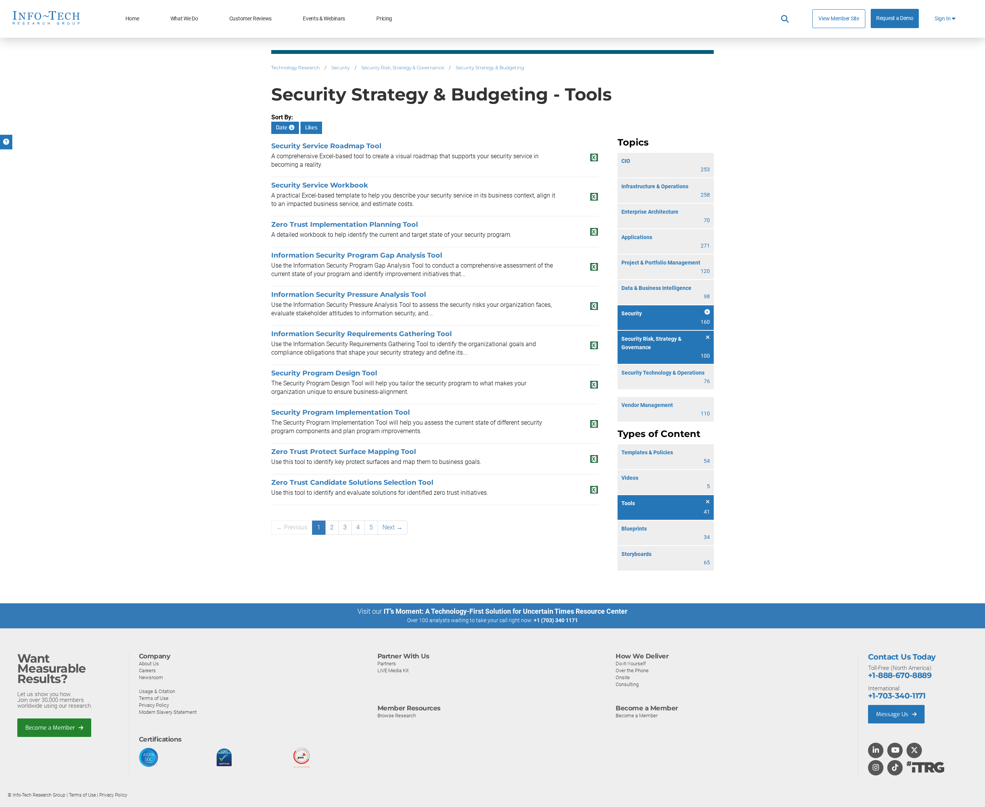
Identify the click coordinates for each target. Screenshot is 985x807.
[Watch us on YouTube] (895, 750)
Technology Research (295, 67)
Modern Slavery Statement (168, 712)
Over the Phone (632, 670)
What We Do (184, 18)
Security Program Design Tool (324, 373)
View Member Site (838, 18)
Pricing (384, 18)
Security (340, 67)
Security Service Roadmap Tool (326, 146)
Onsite (623, 677)
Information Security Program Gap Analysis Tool (356, 255)
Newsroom (151, 677)
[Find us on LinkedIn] (876, 750)
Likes (311, 127)
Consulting (627, 684)
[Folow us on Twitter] (914, 750)
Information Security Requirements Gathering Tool (361, 334)
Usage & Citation (157, 691)
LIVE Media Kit (393, 670)
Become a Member (51, 728)
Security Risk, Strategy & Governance (402, 67)
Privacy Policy (154, 705)
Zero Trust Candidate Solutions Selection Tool (352, 482)
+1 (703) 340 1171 (556, 620)
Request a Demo (894, 18)
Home (132, 18)
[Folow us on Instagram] (876, 768)
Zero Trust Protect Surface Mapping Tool (343, 451)
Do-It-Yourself (631, 663)
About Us (149, 663)
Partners (386, 663)
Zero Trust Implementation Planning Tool (344, 224)
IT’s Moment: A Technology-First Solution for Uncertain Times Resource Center (506, 611)
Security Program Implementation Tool (340, 412)
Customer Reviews (250, 18)
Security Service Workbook (319, 185)
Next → (392, 527)
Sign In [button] (943, 18)
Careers (147, 670)
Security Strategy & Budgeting (490, 67)
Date (282, 127)
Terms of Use (154, 698)
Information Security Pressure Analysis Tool (348, 294)
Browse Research (396, 715)
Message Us (893, 714)
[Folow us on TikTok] (895, 768)
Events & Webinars (324, 18)
